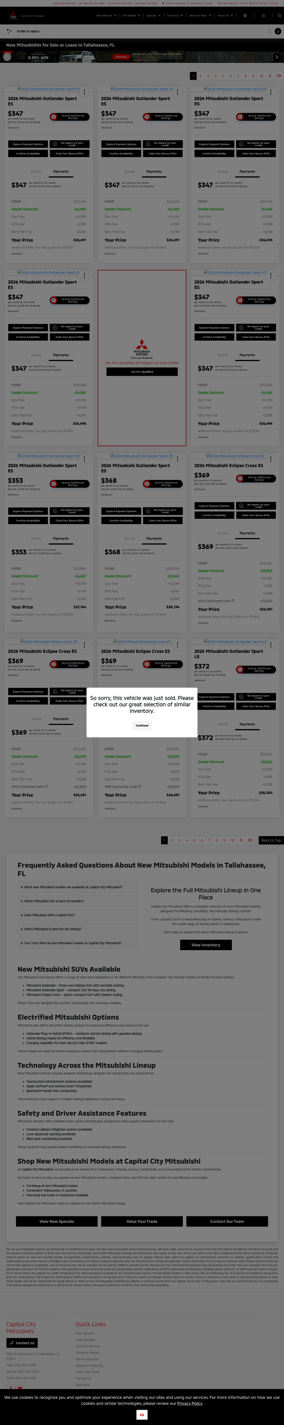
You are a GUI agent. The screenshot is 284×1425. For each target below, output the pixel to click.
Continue (142, 725)
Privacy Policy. (190, 1403)
